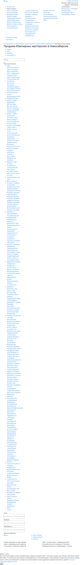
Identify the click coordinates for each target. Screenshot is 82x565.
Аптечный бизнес (12, 12)
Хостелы (9, 175)
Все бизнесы (11, 7)
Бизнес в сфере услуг (14, 22)
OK (1, 564)
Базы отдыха (11, 169)
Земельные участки (13, 225)
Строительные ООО (13, 79)
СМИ (44, 20)
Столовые (15, 310)
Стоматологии (11, 285)
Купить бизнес (11, 8)
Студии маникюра (13, 256)
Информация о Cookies (64, 546)
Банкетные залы (12, 289)
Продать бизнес (12, 37)
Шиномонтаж (16, 90)
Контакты (10, 39)
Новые (9, 49)
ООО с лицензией (12, 71)
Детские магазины (13, 323)
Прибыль (10, 53)
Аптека (9, 94)
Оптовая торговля (12, 381)
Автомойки (10, 83)
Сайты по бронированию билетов (13, 206)
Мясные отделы (12, 377)
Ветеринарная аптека (14, 96)
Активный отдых (12, 117)
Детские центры (12, 106)
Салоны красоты (12, 250)
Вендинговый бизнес (13, 321)
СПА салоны (11, 252)
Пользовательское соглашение (52, 544)
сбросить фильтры (10, 533)
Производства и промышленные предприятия (30, 33)
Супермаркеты (11, 388)
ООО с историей (12, 69)
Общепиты (28, 28)
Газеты (9, 510)
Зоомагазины (11, 325)
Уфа (72, 12)
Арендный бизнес (12, 14)
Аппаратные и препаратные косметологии (11, 265)
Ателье (9, 133)
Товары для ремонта (13, 390)
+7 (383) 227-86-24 (72, 1)
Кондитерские (11, 298)
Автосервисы (11, 89)
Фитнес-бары (11, 314)
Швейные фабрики (13, 460)
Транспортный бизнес (50, 16)
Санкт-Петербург (72, 8)
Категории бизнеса (10, 64)
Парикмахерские (12, 248)
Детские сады (11, 104)
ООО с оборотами (12, 73)
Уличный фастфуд (12, 312)
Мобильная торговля (13, 375)
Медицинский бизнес (32, 26)
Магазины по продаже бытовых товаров (13, 354)
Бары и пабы (11, 290)
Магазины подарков (13, 363)
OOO (8, 10)
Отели (17, 173)
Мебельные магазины (14, 373)
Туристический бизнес (50, 18)
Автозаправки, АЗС (13, 488)
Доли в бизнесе (34, 12)
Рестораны (10, 306)
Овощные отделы (12, 379)
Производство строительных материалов (11, 448)
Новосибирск (69, 10)
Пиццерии (10, 304)
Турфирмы (10, 500)
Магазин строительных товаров (12, 335)
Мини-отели (11, 173)
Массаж (16, 121)
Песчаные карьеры (13, 215)
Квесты (9, 119)
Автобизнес (14, 10)
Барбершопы (11, 246)
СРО (8, 481)
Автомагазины (11, 319)
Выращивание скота (13, 469)
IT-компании (11, 185)
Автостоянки (11, 490)
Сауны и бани (11, 127)
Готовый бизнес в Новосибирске (14, 44)
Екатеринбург (65, 12)
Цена (8, 51)
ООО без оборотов (13, 67)
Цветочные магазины (13, 392)
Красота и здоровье (13, 244)
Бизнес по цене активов (14, 24)
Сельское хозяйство (13, 463)
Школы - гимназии (13, 108)
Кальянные (10, 294)
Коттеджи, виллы (12, 171)
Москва (63, 8)
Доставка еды (11, 292)
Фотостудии (11, 156)
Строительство (48, 14)
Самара (63, 10)
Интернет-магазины (31, 14)
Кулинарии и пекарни (13, 302)
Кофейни (14, 300)
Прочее (45, 10)
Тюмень (72, 14)
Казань (69, 10)
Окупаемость (11, 55)
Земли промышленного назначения (12, 229)
